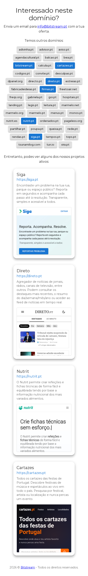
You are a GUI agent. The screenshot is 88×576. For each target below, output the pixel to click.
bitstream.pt (24, 65)
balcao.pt (51, 57)
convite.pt (43, 73)
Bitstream (28, 567)
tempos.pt (53, 136)
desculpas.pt (64, 73)
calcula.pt (44, 65)
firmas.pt (48, 89)
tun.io (50, 144)
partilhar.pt (17, 128)
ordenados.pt (49, 120)
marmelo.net (70, 105)
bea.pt (68, 57)
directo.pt (35, 81)
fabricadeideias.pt (23, 89)
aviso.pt (64, 49)
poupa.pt (37, 128)
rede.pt (73, 128)
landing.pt (15, 105)
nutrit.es (11, 120)
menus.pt (57, 112)
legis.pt (33, 105)
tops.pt (71, 136)
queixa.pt (55, 128)
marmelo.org (14, 112)
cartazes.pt (65, 65)
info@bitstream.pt (52, 26)
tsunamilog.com (29, 144)
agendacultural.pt (27, 57)
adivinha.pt (26, 49)
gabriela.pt (35, 97)
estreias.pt (72, 81)
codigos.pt (22, 73)
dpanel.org (15, 81)
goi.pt (52, 97)
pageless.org (73, 120)
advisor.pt (46, 49)
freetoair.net (68, 89)
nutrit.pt (28, 120)
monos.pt (75, 112)
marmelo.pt (37, 112)
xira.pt (65, 144)
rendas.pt (18, 136)
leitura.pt (50, 105)
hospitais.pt (71, 97)
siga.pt (35, 136)
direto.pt (54, 81)
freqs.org (15, 97)
